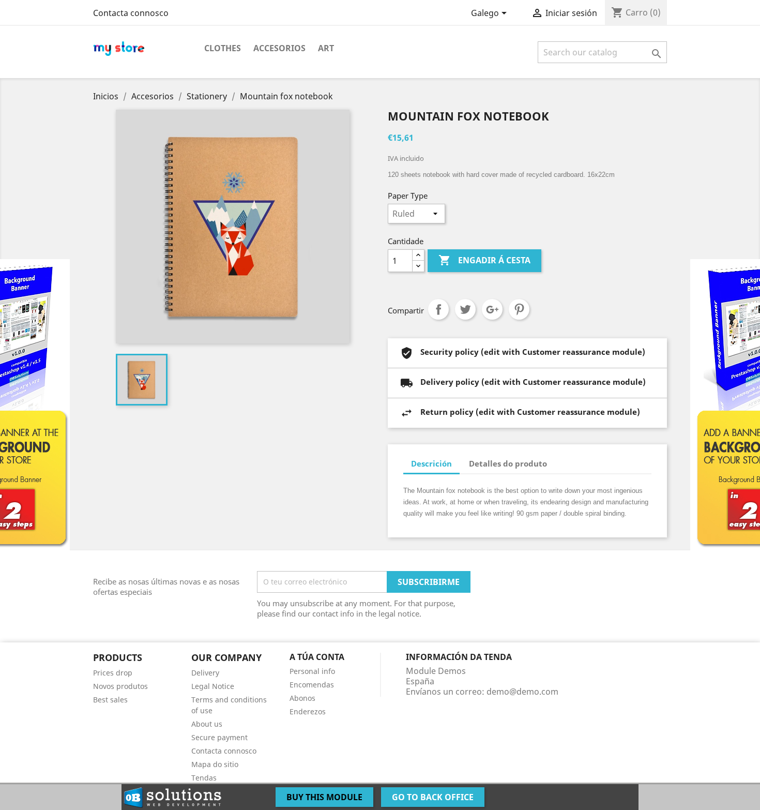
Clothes (222, 48)
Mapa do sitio (214, 764)
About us (206, 724)
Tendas (204, 778)
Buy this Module (324, 797)
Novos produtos (120, 686)
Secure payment (219, 737)
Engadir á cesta (484, 260)
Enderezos (308, 711)
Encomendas (312, 684)
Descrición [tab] (431, 463)
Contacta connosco (131, 13)
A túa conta (317, 657)
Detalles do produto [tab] (508, 463)
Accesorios (279, 48)
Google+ (492, 309)
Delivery (205, 673)
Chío (465, 309)
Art (326, 48)
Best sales (110, 699)
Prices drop (112, 673)
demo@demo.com (522, 691)
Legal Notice (212, 686)
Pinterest (519, 309)
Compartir (438, 309)
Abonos (302, 698)
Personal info (312, 671)
